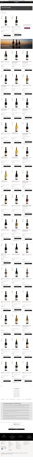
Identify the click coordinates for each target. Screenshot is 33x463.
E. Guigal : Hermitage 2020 (4, 181)
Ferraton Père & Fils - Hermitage (16, 393)
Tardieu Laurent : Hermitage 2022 (5, 229)
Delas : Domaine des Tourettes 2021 (16, 181)
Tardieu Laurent (8, 230)
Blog (9, 446)
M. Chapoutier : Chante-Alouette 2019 (16, 325)
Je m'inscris (16, 429)
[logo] (16, 2)
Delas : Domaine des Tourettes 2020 (26, 301)
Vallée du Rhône (2, 86)
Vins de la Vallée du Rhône (14, 422)
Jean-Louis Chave (29, 255)
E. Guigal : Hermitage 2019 (15, 133)
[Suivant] (31, 386)
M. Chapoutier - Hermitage (16, 394)
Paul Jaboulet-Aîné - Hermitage (16, 395)
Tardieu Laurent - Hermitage (16, 396)
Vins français (9, 422)
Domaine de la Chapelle (14, 63)
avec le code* (15, 0)
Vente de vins (2, 422)
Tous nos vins (5, 422)
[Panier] (32, 2)
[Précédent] (2, 386)
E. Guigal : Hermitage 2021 (4, 157)
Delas (28, 302)
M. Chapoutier (18, 86)
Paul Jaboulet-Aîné (8, 350)
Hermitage (5, 86)
